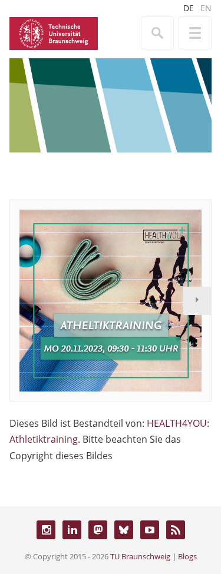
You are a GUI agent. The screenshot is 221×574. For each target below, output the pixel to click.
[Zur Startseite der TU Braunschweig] (53, 32)
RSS (175, 529)
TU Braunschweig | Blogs (153, 556)
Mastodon (97, 529)
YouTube (149, 529)
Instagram (46, 529)
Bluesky (123, 529)
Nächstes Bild (197, 301)
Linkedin (71, 529)
